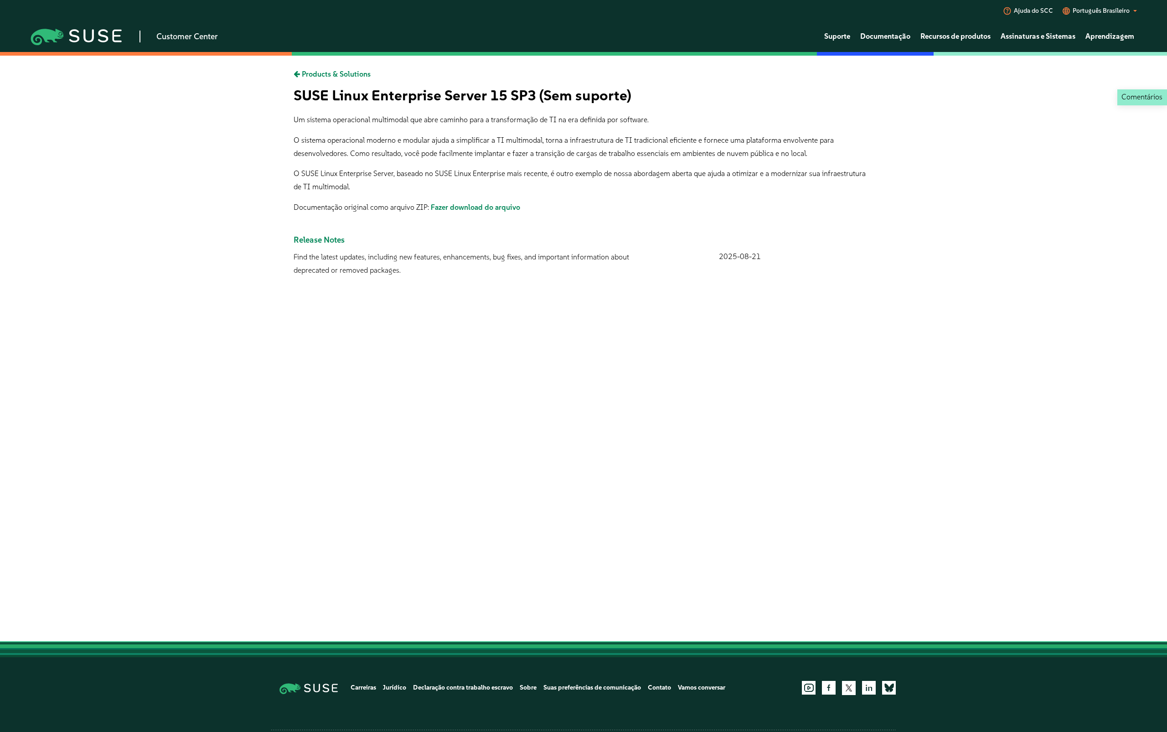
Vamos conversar (701, 687)
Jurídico (394, 687)
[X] (849, 688)
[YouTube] (809, 688)
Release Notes (319, 240)
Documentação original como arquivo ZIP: (362, 207)
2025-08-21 (740, 256)
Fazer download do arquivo (475, 207)
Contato (659, 687)
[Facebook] (829, 688)
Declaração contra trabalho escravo (463, 687)
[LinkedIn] (869, 688)
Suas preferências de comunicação (592, 687)
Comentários (1141, 97)
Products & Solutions (335, 74)
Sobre (528, 687)
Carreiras (363, 687)
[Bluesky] (889, 688)
